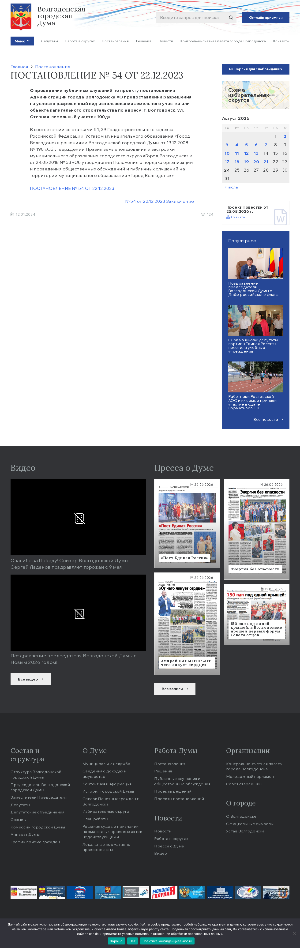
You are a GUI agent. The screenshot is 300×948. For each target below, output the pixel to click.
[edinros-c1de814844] (80, 892)
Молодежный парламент (251, 776)
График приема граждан (35, 841)
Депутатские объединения (37, 812)
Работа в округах (171, 838)
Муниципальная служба (106, 763)
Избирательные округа (105, 811)
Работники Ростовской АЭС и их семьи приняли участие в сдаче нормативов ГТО (252, 402)
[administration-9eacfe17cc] (24, 892)
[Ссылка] (256, 95)
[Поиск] (230, 17)
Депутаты (20, 804)
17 (227, 161)
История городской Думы (108, 791)
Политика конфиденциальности (167, 941)
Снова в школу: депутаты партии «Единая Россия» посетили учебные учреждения (253, 346)
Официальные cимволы (250, 823)
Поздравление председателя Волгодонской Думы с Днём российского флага (253, 289)
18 (237, 161)
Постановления (169, 763)
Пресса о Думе (169, 846)
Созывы (18, 819)
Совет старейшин (244, 784)
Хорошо (116, 941)
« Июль (231, 187)
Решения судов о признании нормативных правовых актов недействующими (112, 831)
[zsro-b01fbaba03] (276, 892)
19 (246, 161)
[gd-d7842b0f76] (108, 892)
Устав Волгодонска (245, 831)
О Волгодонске (241, 816)
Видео (160, 853)
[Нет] (294, 933)
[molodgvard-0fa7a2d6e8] (164, 892)
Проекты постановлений (179, 798)
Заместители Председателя (39, 797)
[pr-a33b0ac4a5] (192, 892)
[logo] (21, 18)
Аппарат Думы (25, 834)
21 (266, 161)
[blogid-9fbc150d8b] (52, 892)
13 (256, 153)
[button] (27, 41)
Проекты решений (172, 791)
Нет (133, 941)
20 (256, 161)
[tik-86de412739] (248, 892)
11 (237, 153)
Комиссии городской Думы (38, 827)
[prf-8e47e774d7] (220, 892)
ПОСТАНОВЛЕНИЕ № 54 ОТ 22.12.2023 (73, 188)
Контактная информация (107, 784)
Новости (163, 831)
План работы (95, 818)
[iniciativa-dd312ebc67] (136, 892)
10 (227, 153)
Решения (163, 771)
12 (246, 153)
